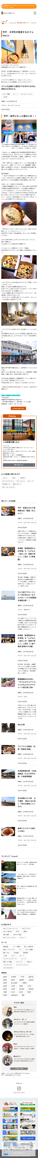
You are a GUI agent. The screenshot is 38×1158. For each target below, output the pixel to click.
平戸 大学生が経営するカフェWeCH (11, 1075)
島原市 (5, 980)
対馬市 (13, 986)
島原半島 (31, 977)
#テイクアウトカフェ (8, 481)
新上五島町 (14, 983)
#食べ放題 (6, 934)
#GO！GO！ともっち (8, 487)
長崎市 (5, 977)
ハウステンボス (7, 965)
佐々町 (13, 992)
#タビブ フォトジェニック (10, 928)
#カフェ (5, 478)
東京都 (5, 995)
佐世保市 (13, 977)
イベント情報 (16, 946)
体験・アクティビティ (9, 949)
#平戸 (13, 478)
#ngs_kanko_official (19, 1092)
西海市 (21, 986)
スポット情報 (6, 94)
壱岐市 (5, 986)
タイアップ (19, 962)
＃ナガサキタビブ (8, 968)
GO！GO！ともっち (26, 94)
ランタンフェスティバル (10, 958)
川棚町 (5, 992)
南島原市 (21, 980)
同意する (6, 1154)
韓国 (23, 995)
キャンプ (23, 958)
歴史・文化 (6, 952)
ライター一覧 (19, 1068)
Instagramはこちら (18, 408)
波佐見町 (21, 989)
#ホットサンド (21, 481)
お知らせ (29, 962)
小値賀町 (24, 983)
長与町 (21, 992)
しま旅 (5, 955)
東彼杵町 (31, 989)
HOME (3, 1073)
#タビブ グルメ (26, 928)
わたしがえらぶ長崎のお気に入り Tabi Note (18, 1073)
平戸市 (5, 97)
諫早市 (5, 989)
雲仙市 (13, 980)
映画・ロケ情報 (7, 962)
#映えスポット (17, 484)
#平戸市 (22, 478)
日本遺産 (16, 952)
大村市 (29, 986)
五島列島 (31, 980)
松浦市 (13, 989)
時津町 (29, 992)
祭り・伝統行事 (28, 946)
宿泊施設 (5, 946)
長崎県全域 (14, 995)
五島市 (5, 983)
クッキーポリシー (18, 1149)
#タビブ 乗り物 (7, 931)
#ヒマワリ (22, 937)
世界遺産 (25, 952)
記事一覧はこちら (18, 465)
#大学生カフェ (6, 484)
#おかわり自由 (17, 934)
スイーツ (15, 94)
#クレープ (30, 481)
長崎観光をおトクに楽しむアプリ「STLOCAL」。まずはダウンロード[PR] (18, 6)
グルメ (13, 955)
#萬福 (25, 931)
